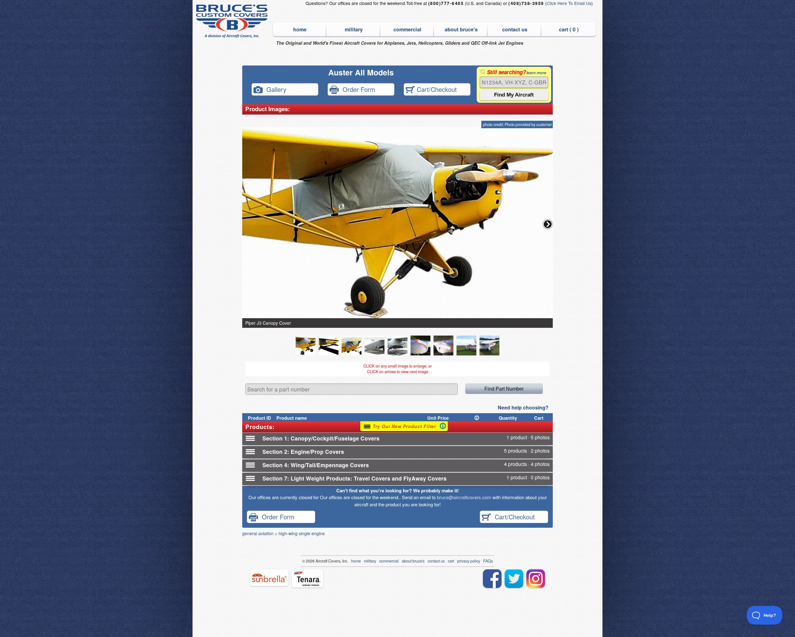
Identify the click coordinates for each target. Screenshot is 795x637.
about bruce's (461, 29)
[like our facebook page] (492, 578)
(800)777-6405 (446, 3)
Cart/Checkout (436, 88)
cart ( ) (569, 29)
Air (318, 561)
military (354, 29)
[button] (548, 224)
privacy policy (468, 561)
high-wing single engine (302, 533)
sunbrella (269, 577)
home (300, 29)
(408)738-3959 (526, 3)
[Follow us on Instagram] (535, 578)
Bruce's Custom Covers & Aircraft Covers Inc (233, 21)
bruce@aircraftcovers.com (464, 497)
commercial (407, 29)
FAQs (488, 561)
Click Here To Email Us (569, 3)
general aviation (258, 533)
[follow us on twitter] (514, 578)
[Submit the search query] (514, 94)
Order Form (357, 88)
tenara (307, 578)
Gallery (274, 88)
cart (451, 561)
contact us (514, 29)
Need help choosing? (523, 407)
